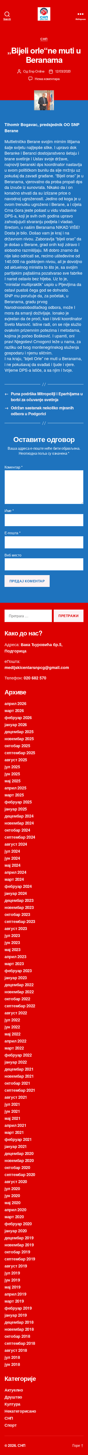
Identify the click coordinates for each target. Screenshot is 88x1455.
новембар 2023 (19, 907)
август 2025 (16, 760)
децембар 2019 (19, 1238)
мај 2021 (13, 1118)
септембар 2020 (20, 1174)
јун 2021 (12, 1111)
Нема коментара (47, 78)
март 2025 (14, 795)
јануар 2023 (16, 978)
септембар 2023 (20, 921)
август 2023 (16, 928)
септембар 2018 (20, 1343)
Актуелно (14, 1390)
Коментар (13, 467)
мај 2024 (13, 865)
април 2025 (15, 788)
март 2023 (14, 964)
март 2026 (14, 710)
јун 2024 (12, 858)
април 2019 (15, 1294)
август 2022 (16, 1013)
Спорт (11, 1425)
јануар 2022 (16, 1062)
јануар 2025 (16, 809)
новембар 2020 (19, 1160)
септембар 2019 (20, 1259)
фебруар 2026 (18, 717)
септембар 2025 (20, 753)
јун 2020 (12, 1196)
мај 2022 (13, 1034)
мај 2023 (13, 949)
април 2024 (15, 872)
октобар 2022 (17, 999)
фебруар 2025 (18, 802)
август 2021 (16, 1097)
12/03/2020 (63, 71)
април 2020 (15, 1210)
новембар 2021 (19, 1076)
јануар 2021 (16, 1146)
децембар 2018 (19, 1322)
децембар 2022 (19, 985)
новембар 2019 (19, 1245)
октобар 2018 (17, 1336)
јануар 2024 (16, 893)
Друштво (13, 1397)
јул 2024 (12, 851)
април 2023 (15, 956)
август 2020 (16, 1181)
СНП (44, 39)
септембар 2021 (20, 1090)
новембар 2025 (19, 739)
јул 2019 (12, 1273)
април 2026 (15, 703)
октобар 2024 (17, 830)
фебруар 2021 (18, 1139)
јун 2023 (12, 942)
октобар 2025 (17, 746)
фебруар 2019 (18, 1308)
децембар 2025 (19, 732)
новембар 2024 (19, 823)
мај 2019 (13, 1287)
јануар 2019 (16, 1315)
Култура (12, 1404)
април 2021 (15, 1125)
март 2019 (14, 1301)
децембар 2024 (19, 816)
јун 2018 (12, 1364)
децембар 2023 (19, 900)
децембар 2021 (19, 1069)
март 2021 (14, 1132)
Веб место (13, 555)
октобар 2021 (17, 1083)
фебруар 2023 (18, 971)
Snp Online (36, 71)
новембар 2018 (19, 1329)
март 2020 (14, 1217)
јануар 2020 (16, 1231)
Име (9, 511)
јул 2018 (12, 1357)
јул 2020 (12, 1188)
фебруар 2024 (18, 886)
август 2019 (16, 1266)
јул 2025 (12, 767)
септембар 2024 (20, 837)
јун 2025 (12, 774)
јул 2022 (12, 1020)
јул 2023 (12, 935)
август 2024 (16, 844)
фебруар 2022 (18, 1055)
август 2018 (16, 1350)
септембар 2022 (20, 1006)
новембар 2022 (19, 992)
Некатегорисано (20, 1411)
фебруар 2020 (18, 1224)
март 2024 (14, 879)
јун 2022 (12, 1027)
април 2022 (15, 1041)
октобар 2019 (17, 1252)
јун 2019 (12, 1280)
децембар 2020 (19, 1153)
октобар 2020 (17, 1167)
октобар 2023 (17, 914)
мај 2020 (13, 1203)
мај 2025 (13, 781)
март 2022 (14, 1048)
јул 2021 (12, 1104)
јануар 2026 (16, 725)
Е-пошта (13, 533)
